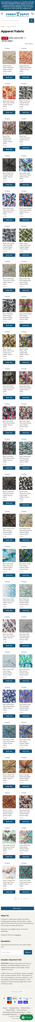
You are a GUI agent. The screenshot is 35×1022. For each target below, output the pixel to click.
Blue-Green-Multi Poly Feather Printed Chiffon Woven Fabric (25, 566)
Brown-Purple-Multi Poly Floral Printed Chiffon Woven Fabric (8, 812)
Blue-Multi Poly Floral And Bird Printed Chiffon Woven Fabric (24, 601)
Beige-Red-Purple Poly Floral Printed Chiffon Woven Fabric (8, 103)
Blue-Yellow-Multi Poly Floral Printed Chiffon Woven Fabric (8, 742)
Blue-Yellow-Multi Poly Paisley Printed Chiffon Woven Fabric (25, 742)
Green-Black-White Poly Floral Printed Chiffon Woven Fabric (9, 848)
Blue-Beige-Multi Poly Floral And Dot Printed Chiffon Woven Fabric (26, 531)
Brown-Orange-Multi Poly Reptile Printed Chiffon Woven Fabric (25, 777)
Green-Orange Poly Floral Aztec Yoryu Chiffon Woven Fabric (9, 883)
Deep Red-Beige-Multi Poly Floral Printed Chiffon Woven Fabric (25, 812)
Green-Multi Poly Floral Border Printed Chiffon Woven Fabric (25, 848)
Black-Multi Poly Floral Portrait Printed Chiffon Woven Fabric (8, 316)
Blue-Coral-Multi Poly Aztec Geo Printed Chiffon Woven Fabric (8, 566)
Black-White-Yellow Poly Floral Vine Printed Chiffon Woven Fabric (25, 495)
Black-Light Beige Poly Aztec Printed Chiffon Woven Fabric (9, 281)
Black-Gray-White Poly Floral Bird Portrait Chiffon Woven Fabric (8, 246)
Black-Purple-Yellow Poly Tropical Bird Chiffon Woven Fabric (24, 352)
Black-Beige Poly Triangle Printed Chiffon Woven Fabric (8, 176)
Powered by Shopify (17, 1018)
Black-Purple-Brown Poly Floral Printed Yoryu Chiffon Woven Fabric (8, 352)
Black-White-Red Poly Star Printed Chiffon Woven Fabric (8, 494)
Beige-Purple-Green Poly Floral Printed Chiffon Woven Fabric (8, 68)
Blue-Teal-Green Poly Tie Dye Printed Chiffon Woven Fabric (25, 672)
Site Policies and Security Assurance (14, 1012)
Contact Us (29, 1014)
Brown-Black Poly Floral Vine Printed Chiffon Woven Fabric (8, 777)
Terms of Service (22, 1010)
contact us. (18, 935)
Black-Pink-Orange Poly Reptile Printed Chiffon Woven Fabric (26, 316)
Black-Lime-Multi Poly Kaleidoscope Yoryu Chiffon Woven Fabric (25, 281)
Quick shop (9, 77)
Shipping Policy (14, 1008)
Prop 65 (21, 1014)
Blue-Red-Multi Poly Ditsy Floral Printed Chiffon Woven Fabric (25, 637)
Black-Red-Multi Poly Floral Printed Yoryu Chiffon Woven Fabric (25, 424)
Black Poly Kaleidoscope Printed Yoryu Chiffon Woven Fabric (7, 139)
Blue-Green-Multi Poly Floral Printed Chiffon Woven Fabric (8, 601)
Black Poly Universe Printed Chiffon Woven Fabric (25, 139)
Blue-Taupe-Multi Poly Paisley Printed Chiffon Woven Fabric (8, 672)
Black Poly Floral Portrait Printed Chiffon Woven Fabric (25, 103)
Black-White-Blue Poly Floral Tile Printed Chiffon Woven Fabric (25, 459)
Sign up (28, 952)
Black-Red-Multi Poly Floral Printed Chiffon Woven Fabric (8, 388)
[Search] (31, 20)
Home (3, 26)
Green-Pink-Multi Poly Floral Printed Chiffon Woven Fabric (25, 883)
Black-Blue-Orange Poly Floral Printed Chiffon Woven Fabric (26, 211)
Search (5, 1008)
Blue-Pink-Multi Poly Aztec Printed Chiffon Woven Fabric (9, 637)
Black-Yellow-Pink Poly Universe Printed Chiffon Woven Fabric (8, 531)
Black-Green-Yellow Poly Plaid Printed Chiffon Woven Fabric (25, 246)
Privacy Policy (10, 1010)
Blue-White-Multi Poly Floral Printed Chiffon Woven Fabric (8, 707)
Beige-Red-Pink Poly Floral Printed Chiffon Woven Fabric (25, 68)
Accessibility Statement (9, 1014)
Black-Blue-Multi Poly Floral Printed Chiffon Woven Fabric (25, 176)
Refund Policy (25, 1008)
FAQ (28, 1012)
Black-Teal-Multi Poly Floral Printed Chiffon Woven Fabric (8, 459)
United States (17, 992)
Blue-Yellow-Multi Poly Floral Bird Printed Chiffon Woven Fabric (25, 707)
